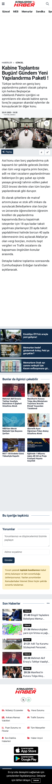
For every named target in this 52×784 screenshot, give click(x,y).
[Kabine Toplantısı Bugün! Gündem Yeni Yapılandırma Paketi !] (26, 133)
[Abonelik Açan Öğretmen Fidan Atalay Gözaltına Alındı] (38, 419)
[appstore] (26, 750)
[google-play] (26, 759)
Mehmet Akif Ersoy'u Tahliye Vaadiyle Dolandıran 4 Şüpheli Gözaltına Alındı (12, 402)
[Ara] (47, 4)
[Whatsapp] (28, 699)
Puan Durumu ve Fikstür (11, 729)
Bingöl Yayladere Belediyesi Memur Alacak (36, 617)
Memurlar (27, 11)
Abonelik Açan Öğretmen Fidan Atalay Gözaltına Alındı (38, 431)
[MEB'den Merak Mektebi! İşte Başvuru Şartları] (13, 419)
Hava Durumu (37, 710)
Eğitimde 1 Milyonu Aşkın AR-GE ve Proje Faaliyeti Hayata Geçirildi (37, 457)
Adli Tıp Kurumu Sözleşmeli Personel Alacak (35, 645)
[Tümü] (48, 603)
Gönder (8, 560)
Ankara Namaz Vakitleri (11, 719)
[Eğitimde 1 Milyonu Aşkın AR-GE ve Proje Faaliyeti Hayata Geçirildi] (38, 444)
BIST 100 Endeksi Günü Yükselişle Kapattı (13, 454)
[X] (23, 699)
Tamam (36, 780)
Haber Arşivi (37, 738)
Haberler (7, 62)
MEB (15, 11)
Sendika (40, 11)
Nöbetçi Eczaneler (14, 710)
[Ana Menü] (3, 3)
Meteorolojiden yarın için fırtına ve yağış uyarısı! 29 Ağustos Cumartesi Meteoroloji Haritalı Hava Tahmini (36, 631)
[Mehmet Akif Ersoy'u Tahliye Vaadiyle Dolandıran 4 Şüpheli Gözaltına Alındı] (13, 390)
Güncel (6, 11)
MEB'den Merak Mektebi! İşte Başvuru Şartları (12, 431)
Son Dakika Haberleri (9, 739)
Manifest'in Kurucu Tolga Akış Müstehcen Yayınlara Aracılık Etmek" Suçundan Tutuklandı (37, 404)
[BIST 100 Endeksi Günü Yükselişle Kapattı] (13, 444)
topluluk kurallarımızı (30, 570)
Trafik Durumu (37, 717)
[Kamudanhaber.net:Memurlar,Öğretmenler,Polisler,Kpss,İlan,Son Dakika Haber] (25, 3)
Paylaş (9, 152)
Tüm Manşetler (38, 727)
